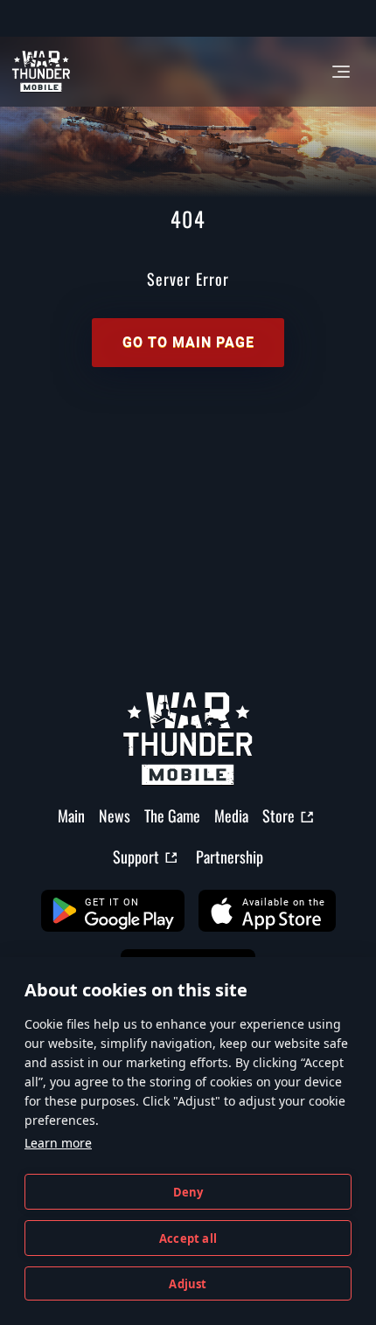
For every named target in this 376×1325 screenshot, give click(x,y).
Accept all (188, 1238)
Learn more (58, 1142)
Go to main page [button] (188, 342)
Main (71, 815)
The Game (172, 815)
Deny (188, 1192)
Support (136, 856)
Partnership (229, 856)
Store (278, 815)
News (114, 815)
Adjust (187, 1284)
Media (231, 815)
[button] (113, 911)
